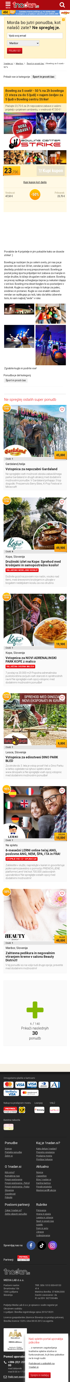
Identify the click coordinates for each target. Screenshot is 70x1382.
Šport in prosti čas (16, 380)
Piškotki (8, 1197)
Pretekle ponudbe (13, 1152)
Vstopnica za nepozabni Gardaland (31, 469)
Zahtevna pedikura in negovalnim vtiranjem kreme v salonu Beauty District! (30, 956)
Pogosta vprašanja (45, 1152)
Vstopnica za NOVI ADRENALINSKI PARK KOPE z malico (31, 659)
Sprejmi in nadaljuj (40, 1375)
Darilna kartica (43, 1183)
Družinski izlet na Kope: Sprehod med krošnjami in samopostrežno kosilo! (33, 563)
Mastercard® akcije (46, 1190)
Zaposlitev (41, 1176)
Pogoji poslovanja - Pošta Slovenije (17, 1188)
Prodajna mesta (44, 1156)
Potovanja (41, 1210)
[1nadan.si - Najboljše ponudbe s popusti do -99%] (26, 5)
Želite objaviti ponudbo (16, 1214)
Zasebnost (10, 1194)
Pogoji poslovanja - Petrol (17, 1183)
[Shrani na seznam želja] (62, 409)
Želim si (9, 1156)
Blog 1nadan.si (43, 1179)
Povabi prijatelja (44, 1186)
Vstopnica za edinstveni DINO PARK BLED (32, 759)
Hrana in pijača (43, 1214)
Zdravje (40, 1232)
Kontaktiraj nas (12, 1176)
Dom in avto (42, 1228)
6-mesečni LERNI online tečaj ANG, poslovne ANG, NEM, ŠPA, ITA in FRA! (33, 852)
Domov (8, 1148)
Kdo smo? (10, 1172)
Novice (39, 1172)
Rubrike (41, 1204)
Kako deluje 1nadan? (46, 1148)
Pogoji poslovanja (13, 1179)
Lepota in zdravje (44, 1217)
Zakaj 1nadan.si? (13, 1210)
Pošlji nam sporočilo (18, 1377)
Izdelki (39, 1224)
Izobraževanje (43, 1235)
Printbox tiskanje (44, 1159)
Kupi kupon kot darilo (35, 182)
